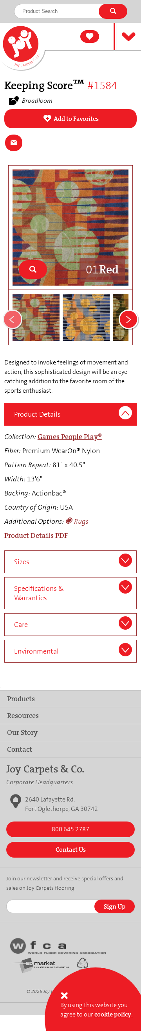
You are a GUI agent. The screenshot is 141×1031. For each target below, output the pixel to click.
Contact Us (71, 849)
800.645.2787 (70, 829)
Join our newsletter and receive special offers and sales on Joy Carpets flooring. (64, 883)
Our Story (22, 732)
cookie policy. (113, 1014)
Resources (23, 715)
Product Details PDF (36, 535)
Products (21, 698)
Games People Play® (70, 436)
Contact (19, 749)
